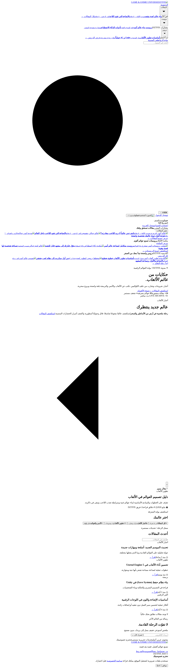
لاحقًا (158, 666)
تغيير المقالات (162, 231)
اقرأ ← (153, 557)
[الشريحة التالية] (167, 486)
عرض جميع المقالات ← (158, 238)
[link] (84, 549)
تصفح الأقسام (143, 291)
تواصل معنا (157, 651)
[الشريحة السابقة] (167, 483)
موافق (164, 666)
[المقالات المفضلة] (159, 212)
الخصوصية (147, 651)
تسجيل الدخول (161, 215)
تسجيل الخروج (148, 225)
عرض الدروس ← (92, 37)
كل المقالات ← (88, 16)
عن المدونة (152, 40)
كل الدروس (163, 256)
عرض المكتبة (162, 243)
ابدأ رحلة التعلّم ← (160, 263)
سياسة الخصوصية (114, 661)
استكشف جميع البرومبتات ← (155, 251)
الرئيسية (164, 5)
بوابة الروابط (162, 40)
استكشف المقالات (158, 291)
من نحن (165, 651)
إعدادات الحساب (161, 225)
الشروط (139, 651)
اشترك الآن (137, 635)
